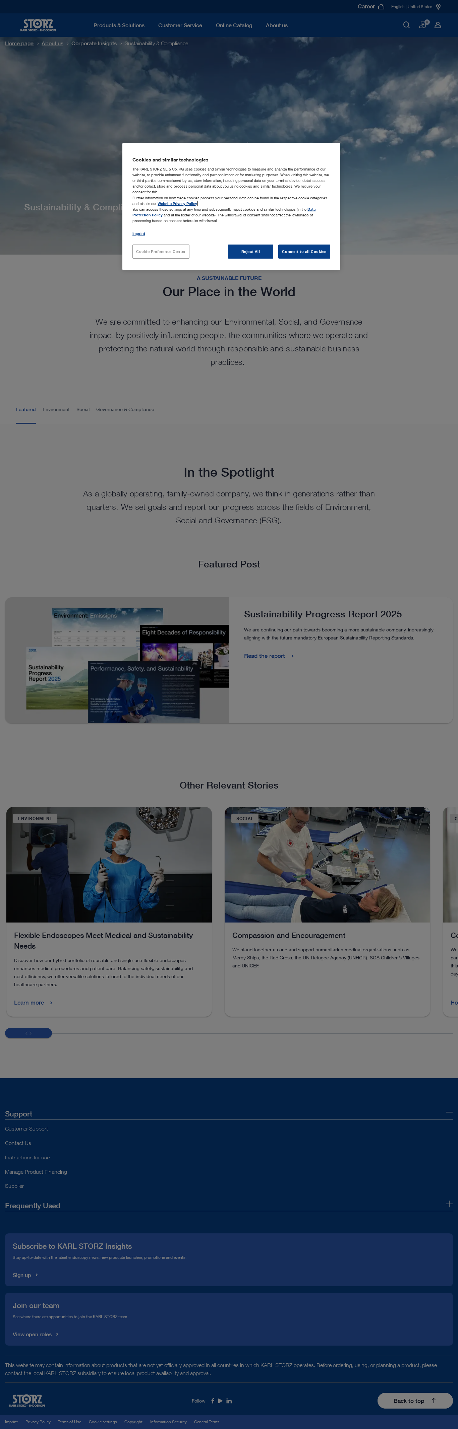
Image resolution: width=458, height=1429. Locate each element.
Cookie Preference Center (161, 251)
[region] (231, 206)
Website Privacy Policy (177, 203)
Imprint (138, 233)
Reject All (250, 251)
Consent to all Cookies (304, 251)
